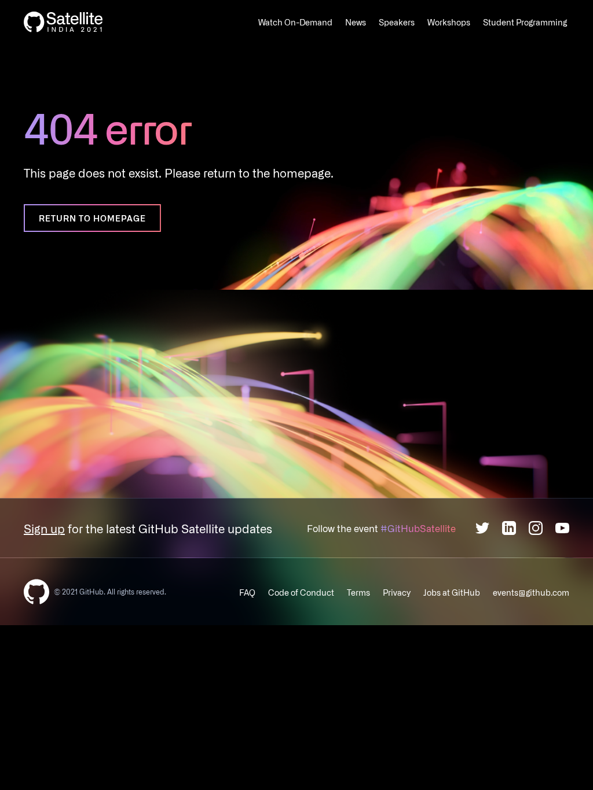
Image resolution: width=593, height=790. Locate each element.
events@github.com (531, 592)
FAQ (247, 592)
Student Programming (525, 22)
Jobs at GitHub (451, 592)
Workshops (448, 22)
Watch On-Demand (295, 22)
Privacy (397, 592)
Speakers (397, 22)
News (355, 22)
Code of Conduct (301, 592)
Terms (358, 592)
